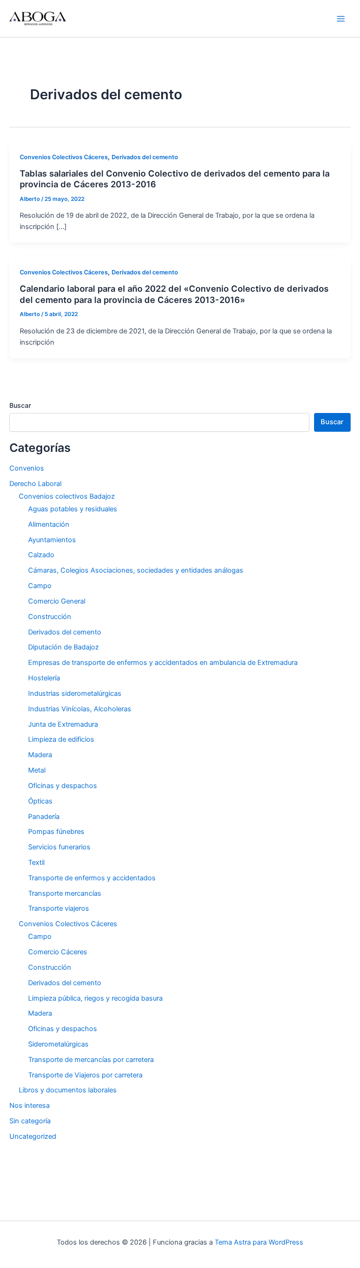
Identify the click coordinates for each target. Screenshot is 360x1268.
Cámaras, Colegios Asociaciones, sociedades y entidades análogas (135, 570)
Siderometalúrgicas (58, 1044)
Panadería (44, 816)
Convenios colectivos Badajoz (67, 496)
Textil (36, 862)
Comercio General (56, 601)
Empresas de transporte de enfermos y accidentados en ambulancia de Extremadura (163, 662)
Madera (40, 755)
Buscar (20, 405)
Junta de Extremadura (63, 724)
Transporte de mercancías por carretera (91, 1059)
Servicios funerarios (59, 847)
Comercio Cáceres (57, 952)
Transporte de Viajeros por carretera (85, 1075)
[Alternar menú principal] (341, 19)
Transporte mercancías (64, 893)
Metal (36, 770)
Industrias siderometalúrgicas (74, 693)
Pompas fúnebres (56, 831)
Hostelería (44, 678)
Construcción (49, 616)
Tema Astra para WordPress (259, 1242)
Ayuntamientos (52, 540)
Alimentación (48, 524)
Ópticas (40, 801)
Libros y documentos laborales (68, 1090)
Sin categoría (30, 1121)
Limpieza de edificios (61, 739)
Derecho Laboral (35, 483)
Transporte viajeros (58, 908)
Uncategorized (32, 1136)
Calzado (41, 555)
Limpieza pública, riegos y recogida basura (95, 998)
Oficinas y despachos (62, 785)
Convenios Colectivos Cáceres (64, 157)
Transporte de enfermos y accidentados (92, 878)
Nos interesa (29, 1105)
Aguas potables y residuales (72, 509)
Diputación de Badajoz (63, 647)
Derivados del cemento (145, 157)
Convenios (26, 468)
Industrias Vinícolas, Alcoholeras (79, 709)
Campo (40, 586)
